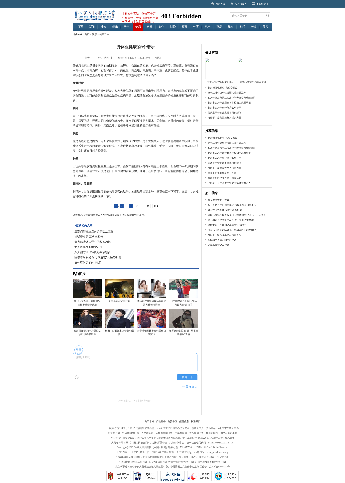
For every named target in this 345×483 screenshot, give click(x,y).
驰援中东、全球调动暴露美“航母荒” (227, 225)
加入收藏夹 (241, 3)
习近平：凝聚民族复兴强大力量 (224, 117)
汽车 (207, 26)
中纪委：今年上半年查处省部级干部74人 (229, 182)
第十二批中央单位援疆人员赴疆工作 (227, 92)
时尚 (242, 26)
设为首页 (220, 3)
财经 (173, 26)
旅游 (231, 26)
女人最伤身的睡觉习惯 (88, 247)
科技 (150, 26)
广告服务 (161, 421)
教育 (184, 26)
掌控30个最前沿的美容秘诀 (222, 240)
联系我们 (195, 421)
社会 (103, 26)
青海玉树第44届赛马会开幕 (222, 172)
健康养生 (104, 34)
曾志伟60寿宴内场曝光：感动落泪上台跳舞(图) (232, 230)
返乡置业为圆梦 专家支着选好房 (225, 210)
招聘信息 (184, 421)
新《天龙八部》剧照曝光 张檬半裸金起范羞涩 (232, 205)
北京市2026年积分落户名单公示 (224, 107)
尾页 (156, 206)
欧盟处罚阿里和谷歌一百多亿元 (224, 177)
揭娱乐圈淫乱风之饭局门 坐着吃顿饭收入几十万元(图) (236, 215)
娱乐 (115, 26)
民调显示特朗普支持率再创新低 (224, 112)
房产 (126, 26)
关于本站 (149, 421)
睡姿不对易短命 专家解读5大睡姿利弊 (97, 257)
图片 (265, 26)
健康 (138, 26)
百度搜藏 (124, 214)
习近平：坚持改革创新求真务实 (224, 235)
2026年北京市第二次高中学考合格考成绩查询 (232, 97)
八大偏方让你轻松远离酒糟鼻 (92, 252)
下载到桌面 (262, 3)
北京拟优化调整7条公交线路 (223, 87)
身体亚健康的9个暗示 (87, 262)
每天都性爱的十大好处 (220, 200)
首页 (80, 26)
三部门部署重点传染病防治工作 (94, 231)
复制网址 (134, 214)
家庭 (219, 26)
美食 (254, 26)
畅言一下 (187, 377)
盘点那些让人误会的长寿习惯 (92, 241)
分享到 (76, 214)
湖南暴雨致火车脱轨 (218, 245)
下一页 (145, 206)
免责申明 (172, 421)
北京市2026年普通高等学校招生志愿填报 (229, 102)
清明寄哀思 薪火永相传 (88, 236)
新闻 (92, 26)
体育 (196, 26)
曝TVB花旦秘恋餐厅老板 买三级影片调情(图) (231, 220)
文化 (161, 26)
